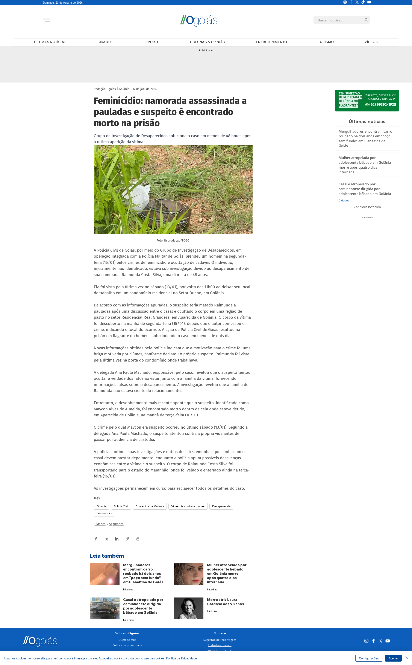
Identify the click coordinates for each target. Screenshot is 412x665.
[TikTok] (363, 2)
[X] (357, 2)
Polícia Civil (121, 506)
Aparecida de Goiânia (150, 506)
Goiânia (101, 506)
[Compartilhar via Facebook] (96, 539)
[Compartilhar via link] (127, 539)
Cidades (100, 524)
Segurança (116, 524)
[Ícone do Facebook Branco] (351, 2)
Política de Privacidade (181, 658)
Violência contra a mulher (188, 506)
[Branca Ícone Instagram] (345, 2)
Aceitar (393, 658)
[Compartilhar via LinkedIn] (117, 539)
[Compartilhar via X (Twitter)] (106, 539)
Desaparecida (221, 506)
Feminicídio (104, 513)
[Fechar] (406, 658)
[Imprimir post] (138, 539)
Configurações (369, 658)
